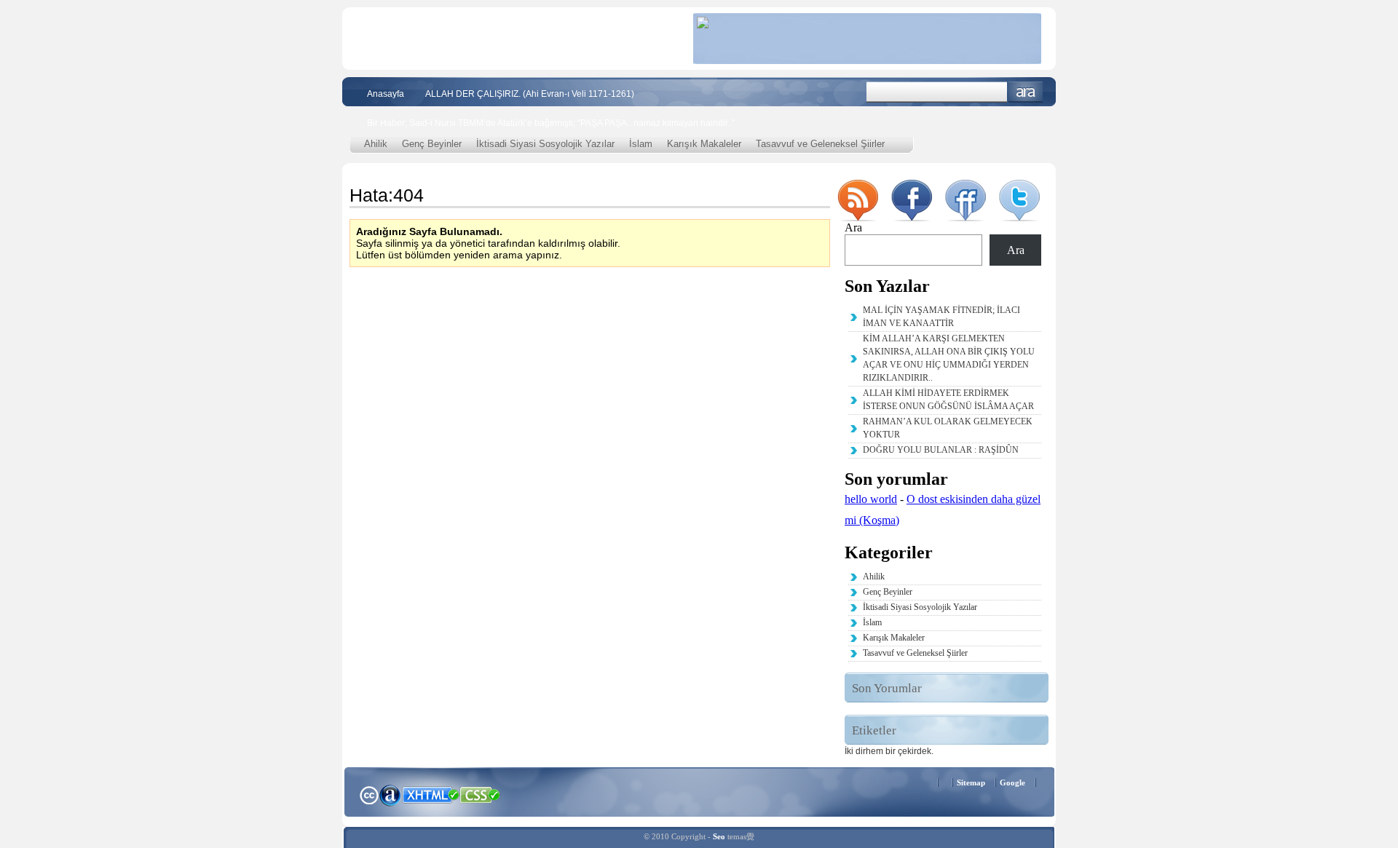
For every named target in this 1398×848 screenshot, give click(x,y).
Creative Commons (368, 793)
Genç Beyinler (432, 143)
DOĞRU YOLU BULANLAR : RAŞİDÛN (941, 450)
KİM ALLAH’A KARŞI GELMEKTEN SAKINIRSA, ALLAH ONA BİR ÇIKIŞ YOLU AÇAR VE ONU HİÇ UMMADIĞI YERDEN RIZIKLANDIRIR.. (949, 358)
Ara (1025, 92)
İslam (640, 143)
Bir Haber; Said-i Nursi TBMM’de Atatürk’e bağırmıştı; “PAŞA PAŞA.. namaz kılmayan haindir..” (551, 123)
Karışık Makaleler (704, 143)
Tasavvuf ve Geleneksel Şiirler (820, 143)
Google (1012, 782)
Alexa (390, 795)
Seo (719, 836)
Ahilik (375, 143)
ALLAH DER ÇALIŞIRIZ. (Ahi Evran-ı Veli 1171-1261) (529, 94)
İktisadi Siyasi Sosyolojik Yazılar (545, 143)
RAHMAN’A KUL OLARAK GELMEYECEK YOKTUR (947, 428)
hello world (871, 499)
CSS (480, 794)
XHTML (430, 793)
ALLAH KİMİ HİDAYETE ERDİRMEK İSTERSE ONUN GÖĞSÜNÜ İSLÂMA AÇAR (948, 399)
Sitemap (971, 782)
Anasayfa (385, 94)
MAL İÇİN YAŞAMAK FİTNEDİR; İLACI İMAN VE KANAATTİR (941, 316)
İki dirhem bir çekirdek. (889, 751)
